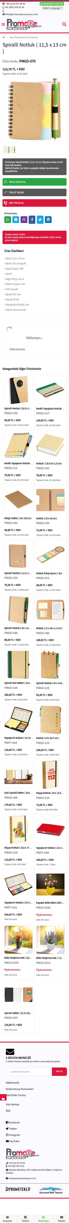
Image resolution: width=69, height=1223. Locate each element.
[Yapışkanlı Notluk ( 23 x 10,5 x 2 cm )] (18, 884)
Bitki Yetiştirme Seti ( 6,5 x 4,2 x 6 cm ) (23, 957)
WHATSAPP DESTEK (53, 3)
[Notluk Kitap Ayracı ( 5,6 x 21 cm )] (50, 555)
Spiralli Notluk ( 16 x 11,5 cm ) (19, 628)
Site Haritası (12, 1104)
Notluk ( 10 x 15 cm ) (46, 518)
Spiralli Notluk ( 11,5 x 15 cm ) (19, 573)
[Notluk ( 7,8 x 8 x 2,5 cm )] (50, 445)
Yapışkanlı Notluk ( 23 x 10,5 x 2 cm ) (23, 902)
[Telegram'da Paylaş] (15, 219)
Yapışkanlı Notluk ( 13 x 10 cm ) (52, 847)
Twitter (13, 1128)
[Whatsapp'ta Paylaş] (7, 219)
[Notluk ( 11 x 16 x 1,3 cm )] (50, 610)
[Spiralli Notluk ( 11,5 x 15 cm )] (18, 555)
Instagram (14, 1134)
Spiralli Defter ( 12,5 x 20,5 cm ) (20, 1013)
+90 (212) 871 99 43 (15, 3)
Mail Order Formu (16, 1095)
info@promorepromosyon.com (22, 14)
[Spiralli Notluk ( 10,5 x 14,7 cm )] (18, 390)
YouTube (14, 1141)
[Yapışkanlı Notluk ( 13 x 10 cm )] (50, 829)
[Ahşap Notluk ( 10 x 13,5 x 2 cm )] (50, 774)
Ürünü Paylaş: (11, 213)
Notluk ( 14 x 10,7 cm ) (47, 738)
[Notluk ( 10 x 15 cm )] (50, 500)
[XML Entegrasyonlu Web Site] (19, 1189)
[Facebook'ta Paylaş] (32, 220)
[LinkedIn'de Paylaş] (48, 219)
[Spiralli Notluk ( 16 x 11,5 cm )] (18, 610)
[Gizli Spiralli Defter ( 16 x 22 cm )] (18, 774)
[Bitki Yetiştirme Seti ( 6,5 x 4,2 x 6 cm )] (18, 940)
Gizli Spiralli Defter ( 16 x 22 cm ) (21, 792)
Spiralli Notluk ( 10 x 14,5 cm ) (51, 683)
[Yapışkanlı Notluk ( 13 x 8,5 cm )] (18, 720)
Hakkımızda (12, 1082)
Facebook (14, 1122)
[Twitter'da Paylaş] (40, 220)
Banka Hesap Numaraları (20, 1089)
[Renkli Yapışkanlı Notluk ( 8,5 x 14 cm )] (18, 445)
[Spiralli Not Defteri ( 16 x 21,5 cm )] (18, 665)
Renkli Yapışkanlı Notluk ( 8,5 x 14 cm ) (24, 463)
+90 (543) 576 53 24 (14, 7)
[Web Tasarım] (51, 1189)
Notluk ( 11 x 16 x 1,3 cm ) (49, 628)
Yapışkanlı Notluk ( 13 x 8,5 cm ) (20, 737)
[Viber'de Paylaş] (24, 219)
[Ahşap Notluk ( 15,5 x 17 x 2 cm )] (18, 829)
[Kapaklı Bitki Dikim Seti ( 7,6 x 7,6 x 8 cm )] (50, 884)
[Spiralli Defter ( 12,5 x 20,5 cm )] (18, 995)
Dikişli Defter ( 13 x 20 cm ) (17, 518)
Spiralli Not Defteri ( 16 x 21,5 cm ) (22, 682)
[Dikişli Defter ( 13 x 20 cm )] (18, 500)
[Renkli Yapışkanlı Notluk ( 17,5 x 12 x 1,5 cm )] (50, 390)
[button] (64, 25)
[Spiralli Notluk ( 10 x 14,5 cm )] (50, 665)
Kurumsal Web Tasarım (51, 1192)
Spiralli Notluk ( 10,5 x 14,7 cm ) (20, 408)
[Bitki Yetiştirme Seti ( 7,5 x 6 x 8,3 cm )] (50, 940)
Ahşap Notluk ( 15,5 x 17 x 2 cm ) (21, 847)
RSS (8, 1110)
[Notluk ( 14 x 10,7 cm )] (50, 720)
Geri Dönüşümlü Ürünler (24, 37)
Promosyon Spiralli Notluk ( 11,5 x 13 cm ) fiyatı (26, 162)
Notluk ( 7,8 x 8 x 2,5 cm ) (49, 463)
